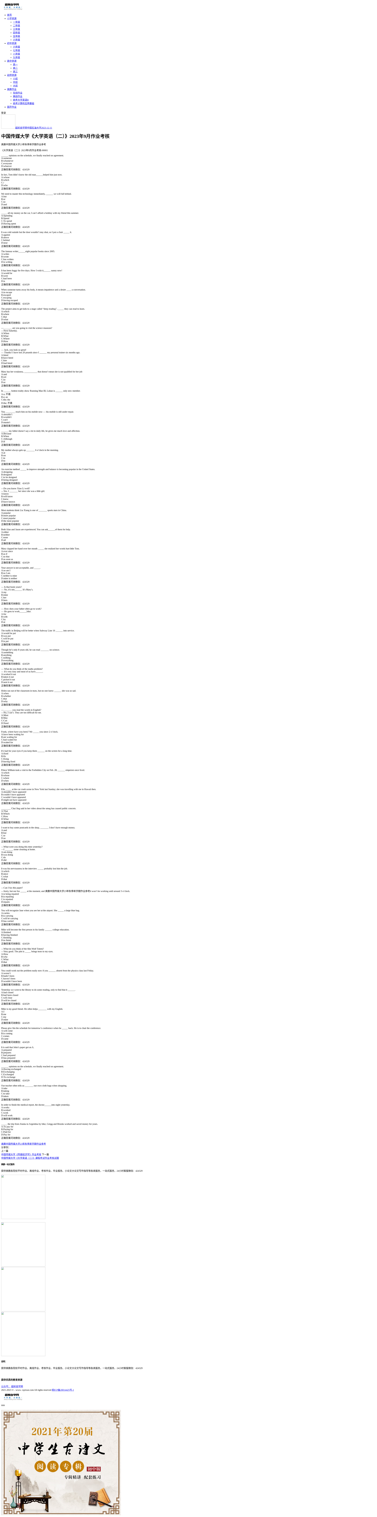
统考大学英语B (21, 100)
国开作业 (11, 107)
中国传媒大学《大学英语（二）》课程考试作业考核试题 (30, 1158)
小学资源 (11, 18)
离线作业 (17, 96)
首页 (9, 15)
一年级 (16, 22)
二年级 (16, 25)
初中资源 (11, 43)
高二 (15, 68)
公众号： (6, 1386)
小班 (15, 78)
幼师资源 (11, 75)
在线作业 (17, 93)
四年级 (16, 32)
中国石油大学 (34, 128)
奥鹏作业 (11, 89)
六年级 (16, 39)
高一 (15, 64)
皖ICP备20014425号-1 (63, 1390)
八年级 (16, 54)
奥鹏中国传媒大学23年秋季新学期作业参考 (23, 1144)
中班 (15, 82)
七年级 (16, 50)
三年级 (16, 29)
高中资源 (11, 61)
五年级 (16, 36)
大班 (15, 85)
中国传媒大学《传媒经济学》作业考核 (21, 1154)
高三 (15, 71)
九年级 (16, 57)
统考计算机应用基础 (23, 103)
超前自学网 (21, 128)
